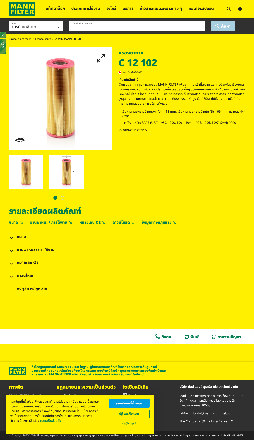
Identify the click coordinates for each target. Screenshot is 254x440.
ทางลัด (16, 387)
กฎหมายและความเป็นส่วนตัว (86, 387)
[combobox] (137, 26)
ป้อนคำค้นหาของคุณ (82, 23)
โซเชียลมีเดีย (136, 387)
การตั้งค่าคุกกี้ (129, 424)
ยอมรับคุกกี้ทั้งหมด (129, 403)
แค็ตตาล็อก (55, 9)
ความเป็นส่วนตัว (50, 420)
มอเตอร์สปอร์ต (201, 9)
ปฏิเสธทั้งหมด (129, 413)
